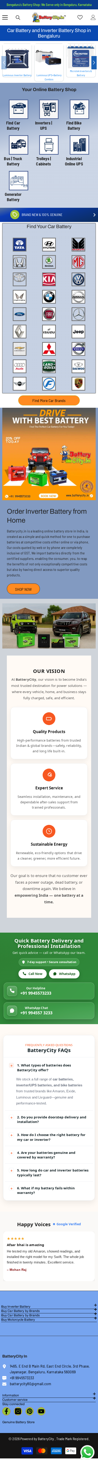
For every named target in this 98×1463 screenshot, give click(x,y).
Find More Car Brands (49, 400)
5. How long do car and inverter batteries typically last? (49, 1172)
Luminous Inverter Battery (17, 75)
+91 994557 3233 (36, 1012)
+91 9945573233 (35, 993)
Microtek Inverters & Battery (81, 73)
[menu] (5, 17)
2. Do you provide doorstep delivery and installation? (48, 1119)
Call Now (35, 974)
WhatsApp (67, 974)
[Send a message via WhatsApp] (87, 1452)
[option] (17, 60)
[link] (49, 626)
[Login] (93, 17)
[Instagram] (18, 1411)
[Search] (18, 17)
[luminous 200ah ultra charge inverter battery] (17, 58)
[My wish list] (80, 17)
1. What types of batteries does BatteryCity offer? (40, 1067)
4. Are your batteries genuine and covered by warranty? (43, 1154)
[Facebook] (6, 1411)
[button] (94, 63)
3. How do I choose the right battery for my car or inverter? (48, 1137)
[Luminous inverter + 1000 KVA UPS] (49, 58)
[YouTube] (41, 1411)
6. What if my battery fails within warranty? (42, 1190)
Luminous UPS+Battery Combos (49, 77)
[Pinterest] (30, 1411)
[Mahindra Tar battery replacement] (49, 454)
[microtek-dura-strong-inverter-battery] (80, 56)
